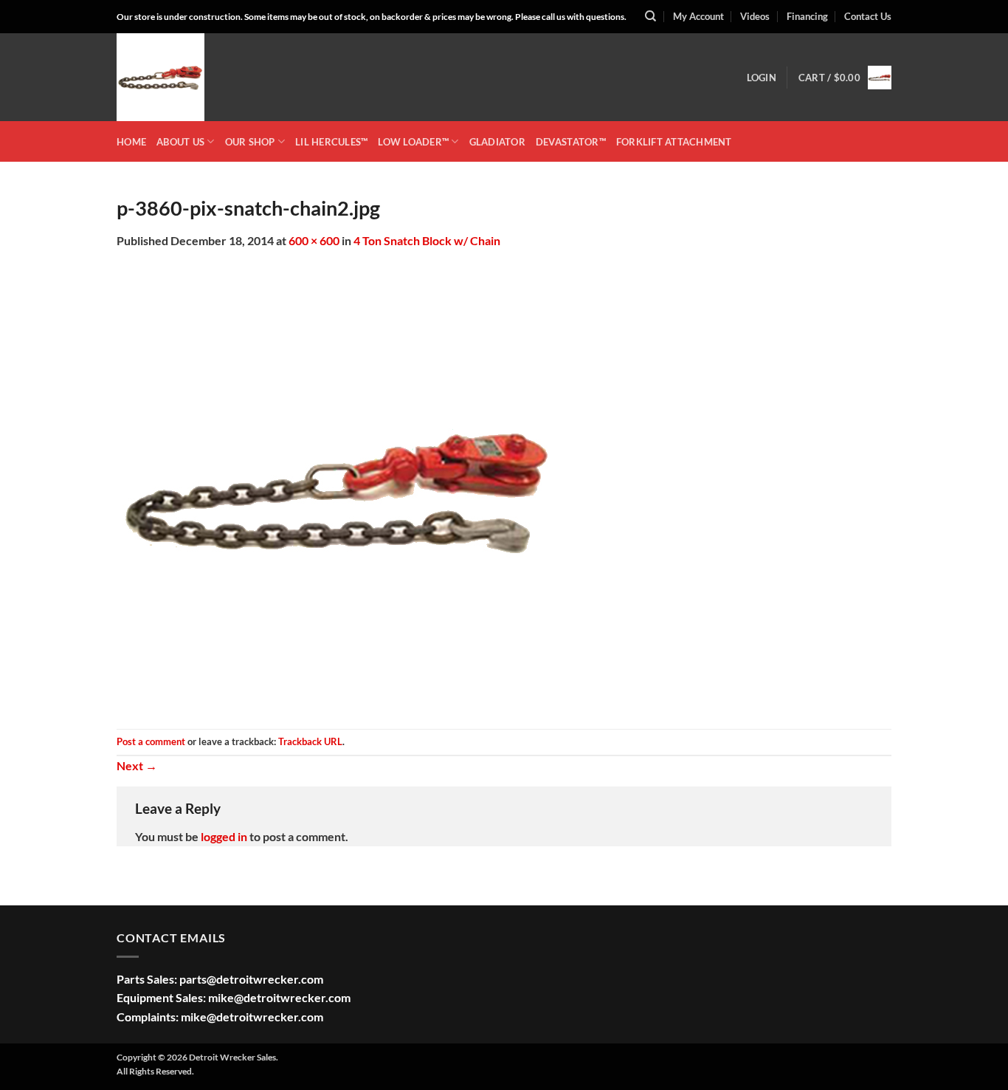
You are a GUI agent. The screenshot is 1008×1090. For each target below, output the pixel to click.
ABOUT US (180, 142)
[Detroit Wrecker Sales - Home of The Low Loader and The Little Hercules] (190, 77)
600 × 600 (314, 240)
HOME (131, 142)
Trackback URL (310, 741)
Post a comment (151, 741)
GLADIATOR (497, 142)
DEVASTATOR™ (571, 142)
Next (137, 765)
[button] (761, 77)
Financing (807, 16)
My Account (698, 16)
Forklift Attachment (674, 142)
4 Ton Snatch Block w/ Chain (426, 240)
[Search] (650, 16)
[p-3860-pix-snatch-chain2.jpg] (338, 488)
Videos (755, 16)
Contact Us (867, 16)
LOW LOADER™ (413, 142)
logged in (224, 836)
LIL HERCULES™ (331, 142)
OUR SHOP (250, 142)
